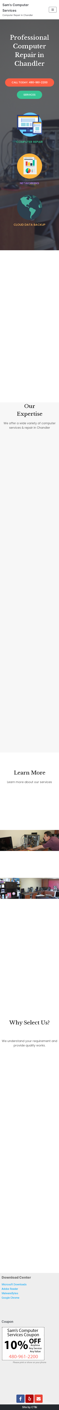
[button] (29, 82)
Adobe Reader (10, 1288)
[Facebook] (20, 1399)
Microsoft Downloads (14, 1284)
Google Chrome (10, 1297)
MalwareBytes (10, 1293)
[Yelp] (29, 1399)
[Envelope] (38, 1399)
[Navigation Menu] (53, 9)
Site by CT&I (29, 1407)
